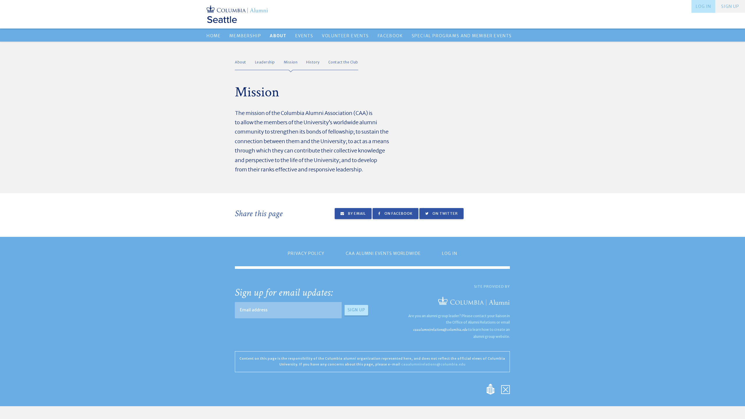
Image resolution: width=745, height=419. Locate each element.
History (313, 62)
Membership (245, 35)
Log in (703, 6)
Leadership (265, 62)
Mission (291, 62)
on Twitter (445, 213)
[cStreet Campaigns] (505, 388)
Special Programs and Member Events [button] (462, 35)
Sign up (730, 6)
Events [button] (304, 35)
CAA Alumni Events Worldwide (383, 253)
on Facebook (398, 213)
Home (214, 35)
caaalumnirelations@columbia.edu (440, 329)
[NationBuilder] (493, 388)
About (240, 62)
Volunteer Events (345, 35)
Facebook (390, 35)
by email (356, 213)
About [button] (278, 35)
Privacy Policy (306, 253)
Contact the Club (343, 62)
